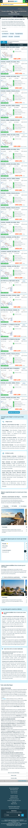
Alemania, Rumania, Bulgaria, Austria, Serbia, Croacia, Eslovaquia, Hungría (11, 251)
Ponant (9, 474)
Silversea (19, 472)
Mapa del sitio (14, 803)
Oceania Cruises (17, 470)
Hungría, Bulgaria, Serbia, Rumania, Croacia (11, 105)
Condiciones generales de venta (14, 800)
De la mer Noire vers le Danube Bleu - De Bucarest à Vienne (11, 368)
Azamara (24, 470)
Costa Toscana (14, 792)
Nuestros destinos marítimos (11, 780)
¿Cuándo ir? (4, 36)
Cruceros (2, 780)
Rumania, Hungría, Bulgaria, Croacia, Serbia (11, 61)
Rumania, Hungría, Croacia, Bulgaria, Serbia (11, 91)
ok (22, 815)
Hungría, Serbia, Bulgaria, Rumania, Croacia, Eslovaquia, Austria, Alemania (11, 47)
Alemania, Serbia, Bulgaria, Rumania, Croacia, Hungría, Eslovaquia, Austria (11, 134)
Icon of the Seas (14, 791)
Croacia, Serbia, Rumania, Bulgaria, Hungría (11, 120)
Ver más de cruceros (14, 412)
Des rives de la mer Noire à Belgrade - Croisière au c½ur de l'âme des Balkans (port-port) (11, 280)
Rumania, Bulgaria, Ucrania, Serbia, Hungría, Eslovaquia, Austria (11, 295)
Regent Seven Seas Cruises (9, 472)
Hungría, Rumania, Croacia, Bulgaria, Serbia (11, 207)
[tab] (11, 496)
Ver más (4, 28)
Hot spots (11, 36)
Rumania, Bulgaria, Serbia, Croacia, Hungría (11, 383)
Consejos (12, 33)
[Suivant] (25, 521)
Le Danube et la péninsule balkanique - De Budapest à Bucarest (11, 324)
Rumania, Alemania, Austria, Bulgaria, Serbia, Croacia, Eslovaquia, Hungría (11, 237)
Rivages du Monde (6, 463)
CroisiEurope (20, 456)
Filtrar (8, 44)
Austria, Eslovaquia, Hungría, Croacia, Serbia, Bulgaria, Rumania (11, 310)
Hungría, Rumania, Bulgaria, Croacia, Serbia (11, 222)
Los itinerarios (5, 33)
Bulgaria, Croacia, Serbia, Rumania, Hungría (11, 178)
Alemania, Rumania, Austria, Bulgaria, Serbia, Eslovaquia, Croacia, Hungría (11, 266)
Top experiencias (19, 33)
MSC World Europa (14, 789)
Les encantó (17, 36)
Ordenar (21, 44)
